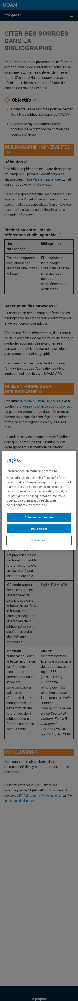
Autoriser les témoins (39, 517)
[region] (39, 500)
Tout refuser (39, 528)
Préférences (39, 540)
